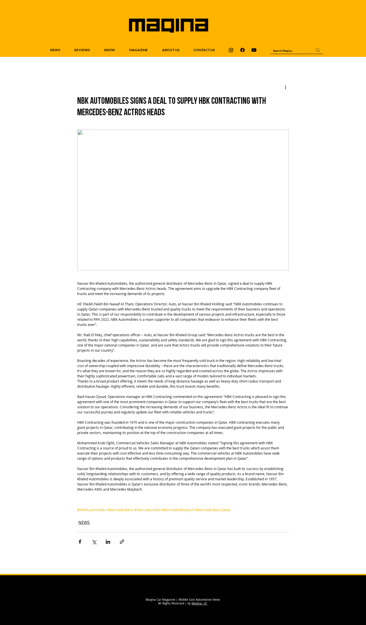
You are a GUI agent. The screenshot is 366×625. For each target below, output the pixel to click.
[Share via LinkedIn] (108, 541)
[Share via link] (122, 541)
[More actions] (285, 87)
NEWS (84, 522)
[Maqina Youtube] (254, 50)
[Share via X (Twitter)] (94, 541)
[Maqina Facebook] (242, 50)
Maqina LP (200, 603)
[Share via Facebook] (80, 541)
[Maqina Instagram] (231, 50)
